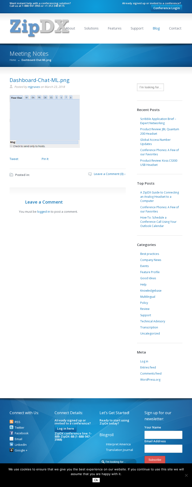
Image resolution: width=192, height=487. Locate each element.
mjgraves (34, 87)
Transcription (149, 327)
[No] (186, 475)
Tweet (14, 159)
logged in (43, 211)
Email (18, 439)
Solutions (91, 28)
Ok (96, 480)
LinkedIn (21, 444)
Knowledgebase (151, 291)
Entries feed (148, 367)
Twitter (19, 427)
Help (143, 284)
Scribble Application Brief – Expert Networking (158, 121)
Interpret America (118, 444)
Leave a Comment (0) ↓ (110, 174)
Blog (156, 28)
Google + (21, 450)
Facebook (22, 433)
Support (137, 28)
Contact (175, 28)
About (70, 28)
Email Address (155, 441)
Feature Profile (150, 272)
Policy (144, 303)
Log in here (65, 428)
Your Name (152, 427)
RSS (17, 422)
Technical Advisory (152, 321)
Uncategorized (150, 333)
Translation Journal (119, 450)
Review (144, 309)
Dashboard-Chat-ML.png (40, 79)
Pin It (45, 159)
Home (13, 60)
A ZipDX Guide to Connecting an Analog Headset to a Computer (159, 196)
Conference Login (166, 8)
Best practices (149, 254)
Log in (144, 361)
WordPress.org (150, 380)
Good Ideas (148, 278)
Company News (150, 260)
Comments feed (151, 373)
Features (115, 28)
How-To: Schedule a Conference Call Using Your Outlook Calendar (158, 222)
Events (144, 266)
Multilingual (147, 297)
